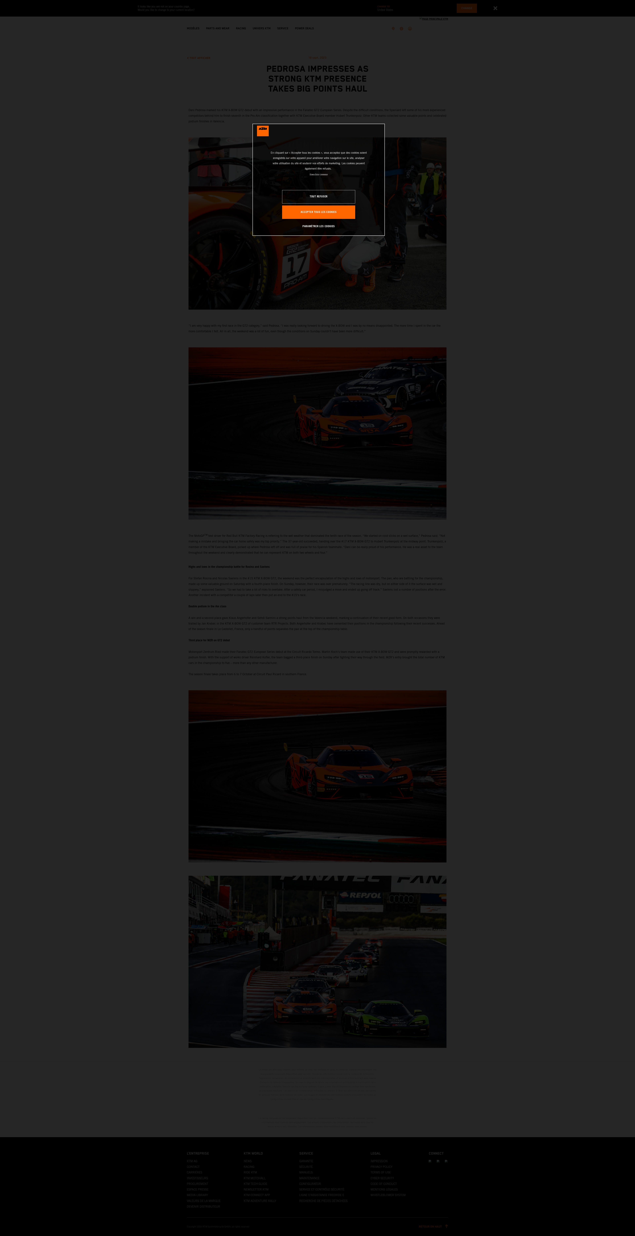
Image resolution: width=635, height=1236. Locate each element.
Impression (324, 174)
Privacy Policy (314, 174)
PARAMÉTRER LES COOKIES (318, 226)
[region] (319, 180)
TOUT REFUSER (319, 196)
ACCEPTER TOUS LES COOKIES (319, 212)
